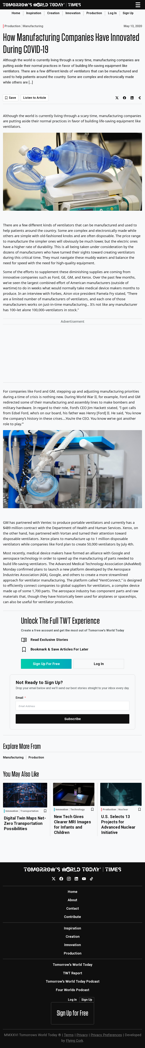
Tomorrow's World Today (72, 965)
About (72, 900)
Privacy (82, 1035)
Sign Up (128, 13)
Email (19, 697)
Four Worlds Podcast (72, 990)
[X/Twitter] (53, 878)
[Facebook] (61, 878)
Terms (69, 1035)
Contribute (72, 917)
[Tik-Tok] (91, 878)
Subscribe (72, 719)
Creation (53, 13)
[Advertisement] (72, 354)
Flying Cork (74, 1041)
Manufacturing (33, 26)
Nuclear (123, 809)
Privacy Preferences (106, 1035)
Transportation (29, 811)
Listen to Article (34, 98)
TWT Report (72, 973)
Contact (72, 908)
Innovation (73, 13)
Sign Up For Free (46, 664)
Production (94, 13)
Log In (112, 13)
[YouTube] (84, 878)
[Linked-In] (76, 878)
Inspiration (33, 13)
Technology (77, 809)
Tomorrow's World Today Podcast (72, 981)
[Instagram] (68, 878)
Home (16, 13)
